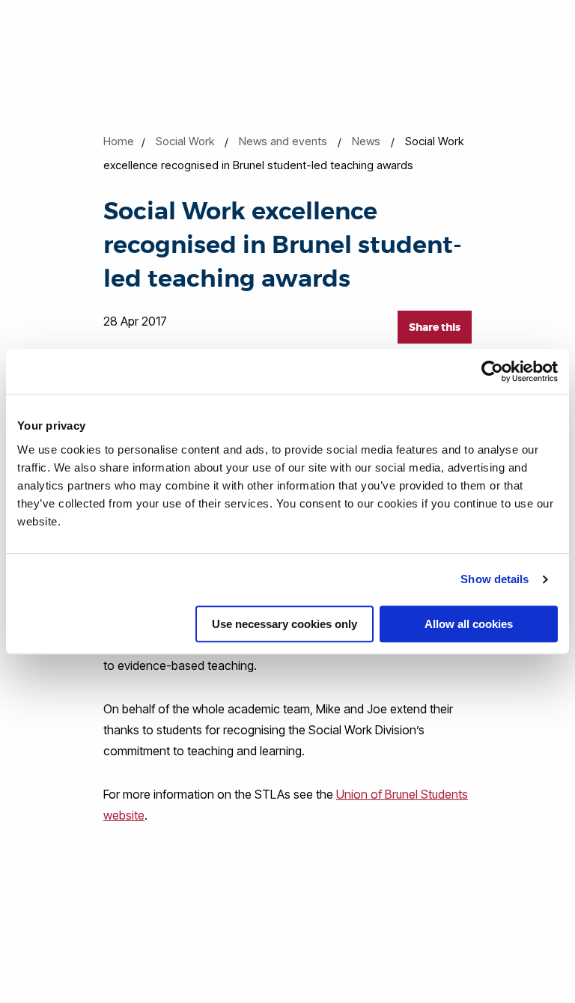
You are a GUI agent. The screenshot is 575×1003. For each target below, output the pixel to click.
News (366, 141)
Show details (494, 579)
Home (118, 141)
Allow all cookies (469, 624)
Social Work (185, 141)
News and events (283, 141)
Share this (434, 327)
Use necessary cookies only (284, 624)
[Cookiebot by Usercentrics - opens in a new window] (492, 371)
